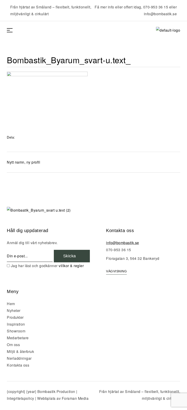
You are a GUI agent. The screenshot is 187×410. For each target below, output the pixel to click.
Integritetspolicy (20, 398)
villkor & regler (71, 265)
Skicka (70, 256)
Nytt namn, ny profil (23, 162)
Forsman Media (75, 398)
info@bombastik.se (160, 13)
